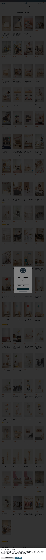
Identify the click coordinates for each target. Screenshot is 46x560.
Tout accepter (18, 557)
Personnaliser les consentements (8, 557)
